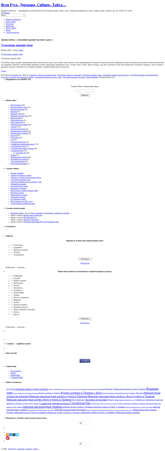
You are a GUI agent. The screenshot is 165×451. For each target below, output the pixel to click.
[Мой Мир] (10, 434)
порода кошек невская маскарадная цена (100, 410)
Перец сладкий (20, 281)
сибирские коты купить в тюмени (30, 412)
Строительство (17, 151)
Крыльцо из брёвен (19, 188)
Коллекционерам (18, 109)
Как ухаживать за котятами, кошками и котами (50, 213)
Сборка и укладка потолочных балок (26, 177)
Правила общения (13, 19)
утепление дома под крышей (69, 75)
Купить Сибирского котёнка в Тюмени (25, 393)
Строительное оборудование (22, 148)
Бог (8, 389)
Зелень (16, 312)
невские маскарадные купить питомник (139, 407)
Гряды (51, 389)
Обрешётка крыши (18, 184)
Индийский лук (29, 217)
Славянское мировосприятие (22, 144)
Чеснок (16, 285)
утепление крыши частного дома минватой (80, 77)
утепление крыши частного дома (48, 77)
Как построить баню (19, 107)
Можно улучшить (21, 250)
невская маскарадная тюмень (42, 406)
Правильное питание (19, 133)
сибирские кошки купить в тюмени (97, 412)
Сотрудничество (12, 32)
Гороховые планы (18, 197)
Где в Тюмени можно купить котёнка (29, 389)
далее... (4, 71)
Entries (15, 375)
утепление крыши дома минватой (144, 75)
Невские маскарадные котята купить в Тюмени (58, 396)
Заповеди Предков (31, 220)
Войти (13, 373)
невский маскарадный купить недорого (40, 410)
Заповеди (57, 389)
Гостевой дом (16, 75)
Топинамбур (19, 293)
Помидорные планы (19, 195)
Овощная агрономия (19, 125)
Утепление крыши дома (17, 45)
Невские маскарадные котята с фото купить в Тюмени (121, 396)
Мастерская (15, 118)
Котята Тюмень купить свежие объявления (89, 389)
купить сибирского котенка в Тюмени (131, 403)
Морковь (17, 300)
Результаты (85, 263)
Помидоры (18, 276)
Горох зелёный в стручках (24, 310)
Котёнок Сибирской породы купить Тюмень (125, 389)
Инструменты (16, 105)
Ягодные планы (17, 193)
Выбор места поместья (32, 215)
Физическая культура (19, 157)
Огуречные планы (18, 199)
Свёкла (16, 302)
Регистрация (16, 371)
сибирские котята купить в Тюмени (63, 412)
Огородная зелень (18, 129)
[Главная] (5, 13)
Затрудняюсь (19, 255)
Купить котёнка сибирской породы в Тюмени (118, 393)
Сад (12, 140)
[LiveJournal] (14, 434)
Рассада (14, 135)
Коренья (14, 112)
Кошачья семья (17, 213)
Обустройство (16, 122)
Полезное (10, 24)
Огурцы (17, 278)
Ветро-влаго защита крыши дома (24, 191)
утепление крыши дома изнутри (115, 75)
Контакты (10, 26)
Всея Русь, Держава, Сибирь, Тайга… (33, 5)
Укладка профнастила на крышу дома (26, 182)
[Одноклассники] (7, 434)
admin (21, 50)
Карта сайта (11, 22)
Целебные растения (19, 159)
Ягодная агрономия (19, 164)
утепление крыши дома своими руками (17, 77)
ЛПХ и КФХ (11, 28)
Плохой (17, 252)
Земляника (18, 288)
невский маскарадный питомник (70, 410)
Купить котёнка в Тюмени (50, 393)
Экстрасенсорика (18, 161)
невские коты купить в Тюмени (78, 407)
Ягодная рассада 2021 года (22, 201)
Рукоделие (15, 138)
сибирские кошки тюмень (127, 412)
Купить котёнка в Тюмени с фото (81, 392)
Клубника (18, 290)
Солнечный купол (18, 146)
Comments (17, 377)
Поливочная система (19, 131)
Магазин (139, 393)
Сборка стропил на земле (21, 175)
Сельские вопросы (18, 142)
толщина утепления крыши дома (42, 75)
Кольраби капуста (21, 307)
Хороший (18, 247)
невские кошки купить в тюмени (109, 407)
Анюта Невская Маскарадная (23, 204)
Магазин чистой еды (19, 116)
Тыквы (16, 295)
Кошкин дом (16, 114)
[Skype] (17, 434)
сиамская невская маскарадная (123, 410)
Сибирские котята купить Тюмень (26, 403)
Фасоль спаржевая (21, 297)
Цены (8, 30)
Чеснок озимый (17, 173)
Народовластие (17, 120)
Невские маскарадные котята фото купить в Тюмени (38, 399)
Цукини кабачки (20, 305)
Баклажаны (18, 283)
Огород (14, 127)
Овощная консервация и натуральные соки (41, 222)
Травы (13, 155)
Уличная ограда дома (19, 186)
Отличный (18, 245)
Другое (16, 314)
